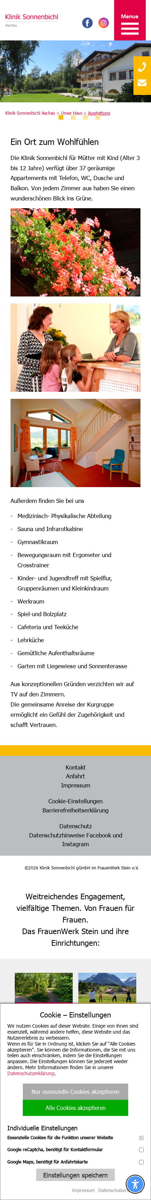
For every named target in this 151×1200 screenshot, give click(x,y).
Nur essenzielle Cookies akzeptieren (75, 1091)
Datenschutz (75, 826)
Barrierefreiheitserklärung (75, 810)
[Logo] (31, 20)
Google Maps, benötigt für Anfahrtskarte (47, 1161)
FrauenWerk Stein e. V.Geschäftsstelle (41, 1012)
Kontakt (76, 767)
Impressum (75, 785)
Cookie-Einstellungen (75, 801)
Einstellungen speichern (75, 1175)
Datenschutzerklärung (30, 1073)
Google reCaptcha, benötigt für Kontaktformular (55, 1149)
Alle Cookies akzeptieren (76, 1107)
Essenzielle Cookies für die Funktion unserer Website (60, 1137)
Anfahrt (75, 776)
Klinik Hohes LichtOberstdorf (99, 1012)
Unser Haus (71, 113)
